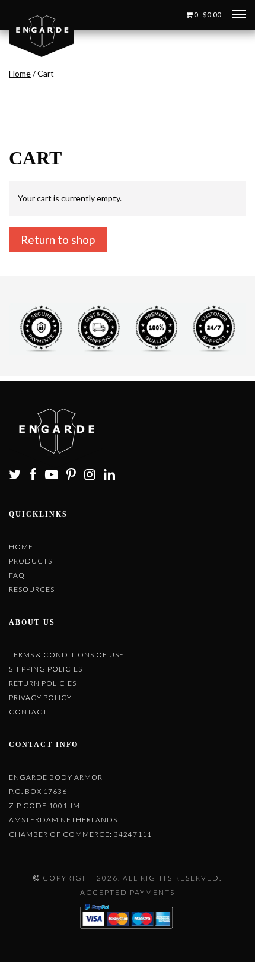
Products (30, 560)
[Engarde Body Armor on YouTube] (55, 476)
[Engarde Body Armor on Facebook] (36, 476)
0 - (207, 14)
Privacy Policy (40, 697)
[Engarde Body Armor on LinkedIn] (113, 476)
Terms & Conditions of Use (66, 654)
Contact (28, 711)
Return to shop (58, 239)
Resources (32, 589)
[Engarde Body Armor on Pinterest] (74, 476)
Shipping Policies (45, 668)
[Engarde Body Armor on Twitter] (18, 476)
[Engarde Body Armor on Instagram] (93, 476)
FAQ (17, 575)
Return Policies (42, 683)
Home (20, 73)
